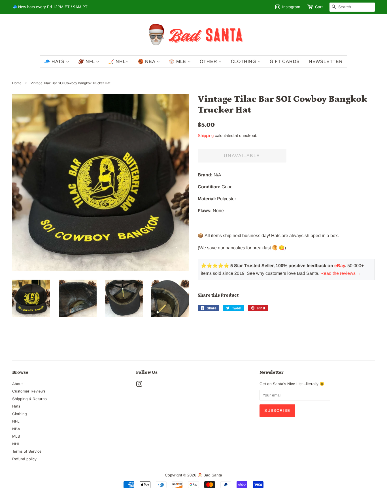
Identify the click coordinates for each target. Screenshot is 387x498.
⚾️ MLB (178, 61)
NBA (16, 429)
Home (17, 83)
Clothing (244, 61)
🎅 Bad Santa (209, 475)
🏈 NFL (87, 61)
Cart (319, 7)
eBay (339, 265)
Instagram (291, 7)
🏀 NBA (147, 61)
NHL (16, 444)
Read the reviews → (340, 273)
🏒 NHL (117, 61)
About (17, 384)
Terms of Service (27, 451)
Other (209, 61)
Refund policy (24, 459)
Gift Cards (285, 61)
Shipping (206, 135)
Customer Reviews (29, 391)
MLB (16, 436)
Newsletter (326, 61)
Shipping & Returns (29, 399)
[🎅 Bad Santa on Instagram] (139, 385)
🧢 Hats (55, 61)
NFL (16, 421)
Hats (16, 406)
